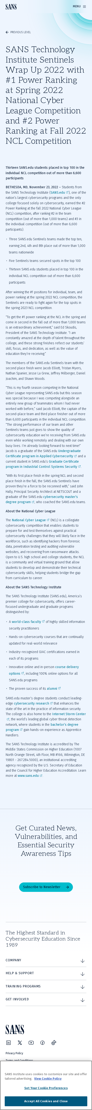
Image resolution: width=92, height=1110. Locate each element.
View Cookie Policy (48, 1078)
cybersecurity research (31, 703)
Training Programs (23, 986)
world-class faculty (26, 622)
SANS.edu (57, 193)
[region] (46, 1085)
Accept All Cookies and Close (46, 1101)
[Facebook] (42, 1043)
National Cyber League (29, 520)
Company (13, 960)
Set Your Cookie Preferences (46, 1088)
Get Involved (17, 999)
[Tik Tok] (54, 1043)
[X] (20, 1043)
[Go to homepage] (11, 7)
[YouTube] (31, 1043)
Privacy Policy (14, 1053)
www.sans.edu (28, 776)
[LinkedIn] (8, 1043)
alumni (52, 689)
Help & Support (20, 973)
